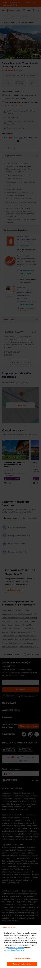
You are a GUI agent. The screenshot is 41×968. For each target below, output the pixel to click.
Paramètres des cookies (22, 958)
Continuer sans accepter (9, 927)
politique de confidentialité (14, 950)
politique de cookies (16, 948)
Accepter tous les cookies (22, 964)
